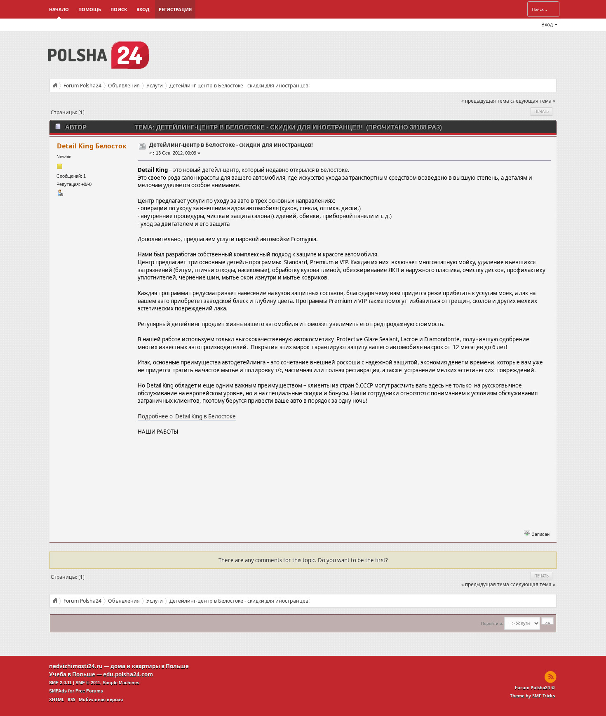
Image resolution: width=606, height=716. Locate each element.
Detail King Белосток (92, 145)
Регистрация (175, 9)
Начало (59, 9)
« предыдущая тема (485, 100)
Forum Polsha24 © (535, 687)
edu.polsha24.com (128, 674)
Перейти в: (492, 623)
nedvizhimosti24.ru (76, 666)
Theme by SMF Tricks (532, 696)
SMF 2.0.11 (60, 682)
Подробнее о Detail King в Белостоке (187, 416)
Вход (142, 9)
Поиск (118, 9)
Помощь (89, 9)
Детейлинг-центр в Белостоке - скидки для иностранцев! (231, 144)
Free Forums (89, 690)
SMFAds (58, 690)
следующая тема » (532, 100)
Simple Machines (121, 682)
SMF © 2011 (87, 682)
